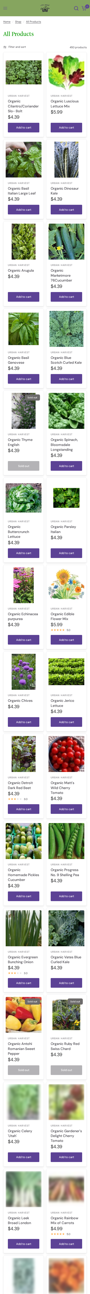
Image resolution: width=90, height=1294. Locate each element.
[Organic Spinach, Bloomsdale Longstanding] (66, 411)
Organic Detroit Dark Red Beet (20, 785)
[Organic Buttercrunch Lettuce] (24, 498)
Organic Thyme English (20, 442)
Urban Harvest (19, 95)
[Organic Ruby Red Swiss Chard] (66, 1015)
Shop (18, 21)
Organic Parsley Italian (63, 529)
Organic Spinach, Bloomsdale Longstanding (64, 444)
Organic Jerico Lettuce (62, 703)
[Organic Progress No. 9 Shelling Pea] (66, 841)
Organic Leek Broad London (19, 1220)
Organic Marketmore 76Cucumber (61, 275)
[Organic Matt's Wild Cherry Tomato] (66, 754)
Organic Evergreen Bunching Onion (23, 959)
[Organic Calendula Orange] (66, 1276)
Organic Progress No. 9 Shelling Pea (65, 872)
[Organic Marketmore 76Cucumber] (66, 242)
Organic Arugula (21, 270)
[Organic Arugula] (24, 242)
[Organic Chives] (24, 672)
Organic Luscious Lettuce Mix (65, 103)
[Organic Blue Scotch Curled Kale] (66, 329)
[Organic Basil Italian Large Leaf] (24, 160)
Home (6, 21)
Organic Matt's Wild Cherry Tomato (62, 788)
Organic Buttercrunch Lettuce (18, 531)
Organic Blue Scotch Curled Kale (66, 360)
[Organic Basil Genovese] (24, 329)
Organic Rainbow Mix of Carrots (64, 1220)
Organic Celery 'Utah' (20, 1133)
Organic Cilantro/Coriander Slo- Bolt (23, 106)
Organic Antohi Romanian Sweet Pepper (21, 1048)
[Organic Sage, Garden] (24, 1276)
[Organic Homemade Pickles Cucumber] (24, 841)
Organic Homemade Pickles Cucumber (23, 875)
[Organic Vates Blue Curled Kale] (66, 928)
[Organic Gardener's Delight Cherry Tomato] (66, 1102)
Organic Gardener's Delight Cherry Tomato (66, 1136)
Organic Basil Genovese (18, 360)
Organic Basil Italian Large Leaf (22, 191)
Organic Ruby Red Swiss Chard (65, 1046)
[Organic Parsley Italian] (66, 498)
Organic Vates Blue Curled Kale (66, 959)
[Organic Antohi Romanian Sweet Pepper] (24, 1015)
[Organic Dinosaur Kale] (66, 160)
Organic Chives (20, 700)
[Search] (76, 8)
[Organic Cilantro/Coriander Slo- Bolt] (24, 72)
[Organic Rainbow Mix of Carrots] (66, 1189)
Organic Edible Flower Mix (62, 616)
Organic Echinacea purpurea (23, 616)
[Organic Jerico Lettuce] (66, 672)
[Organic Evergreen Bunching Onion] (24, 928)
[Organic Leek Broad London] (24, 1189)
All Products (33, 21)
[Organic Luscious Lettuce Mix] (66, 72)
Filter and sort (17, 47)
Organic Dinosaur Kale (65, 191)
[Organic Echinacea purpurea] (24, 585)
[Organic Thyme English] (24, 411)
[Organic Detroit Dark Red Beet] (24, 754)
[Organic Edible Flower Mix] (66, 585)
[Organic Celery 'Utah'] (24, 1102)
